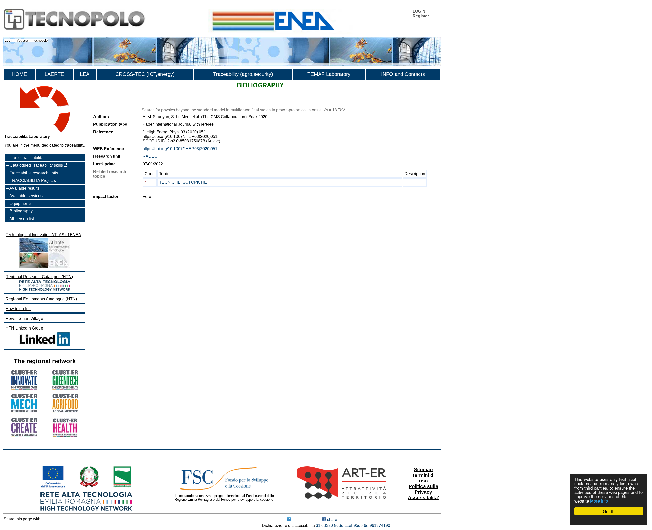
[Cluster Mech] (24, 412)
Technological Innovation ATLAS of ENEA (43, 235)
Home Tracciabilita (27, 157)
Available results (24, 188)
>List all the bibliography (113, 100)
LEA (84, 74)
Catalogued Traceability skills (37, 165)
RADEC (150, 156)
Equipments (20, 203)
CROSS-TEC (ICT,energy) (145, 74)
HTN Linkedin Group (24, 328)
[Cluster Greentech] (65, 388)
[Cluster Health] (65, 436)
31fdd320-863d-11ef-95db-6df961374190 (353, 525)
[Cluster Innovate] (24, 388)
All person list (21, 219)
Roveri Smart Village (24, 318)
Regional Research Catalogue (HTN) (39, 277)
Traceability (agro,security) (243, 74)
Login (9, 40)
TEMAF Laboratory (328, 74)
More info (599, 500)
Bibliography (21, 211)
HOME (19, 74)
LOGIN (419, 11)
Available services (26, 196)
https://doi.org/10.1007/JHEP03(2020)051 (180, 149)
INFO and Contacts (403, 74)
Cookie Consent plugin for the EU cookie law (608, 520)
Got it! (609, 511)
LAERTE (54, 74)
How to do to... (18, 309)
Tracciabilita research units (34, 173)
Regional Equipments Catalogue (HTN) (41, 299)
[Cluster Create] (24, 436)
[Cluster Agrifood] (65, 412)
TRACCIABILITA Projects (33, 180)
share (331, 519)
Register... (422, 16)
